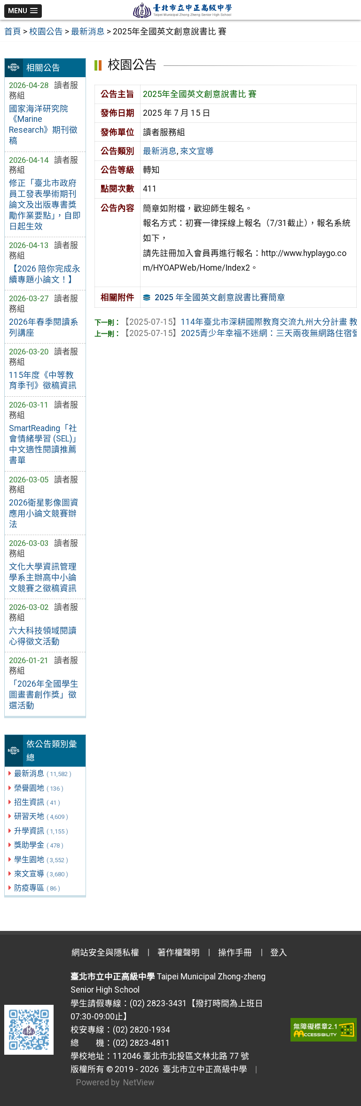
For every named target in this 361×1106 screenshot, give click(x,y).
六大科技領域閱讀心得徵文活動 (43, 636)
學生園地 (41, 859)
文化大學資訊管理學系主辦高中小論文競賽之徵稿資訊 (43, 577)
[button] (23, 11)
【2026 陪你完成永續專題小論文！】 (44, 274)
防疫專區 (37, 887)
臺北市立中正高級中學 (203, 1069)
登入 (278, 952)
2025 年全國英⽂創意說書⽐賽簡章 (220, 297)
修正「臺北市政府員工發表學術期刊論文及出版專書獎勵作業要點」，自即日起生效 (45, 204)
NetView (138, 1082)
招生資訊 (37, 802)
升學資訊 (41, 830)
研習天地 (41, 816)
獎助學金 (38, 845)
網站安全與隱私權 (105, 952)
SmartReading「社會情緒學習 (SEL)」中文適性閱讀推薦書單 (45, 444)
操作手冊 (235, 952)
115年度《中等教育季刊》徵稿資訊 (43, 380)
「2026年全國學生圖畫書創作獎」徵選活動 (43, 694)
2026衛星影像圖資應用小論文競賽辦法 (43, 513)
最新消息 (42, 773)
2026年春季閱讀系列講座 (43, 327)
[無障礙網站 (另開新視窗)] (323, 1030)
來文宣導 (41, 873)
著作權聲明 (178, 952)
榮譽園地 (38, 788)
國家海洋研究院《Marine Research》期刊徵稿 (43, 125)
